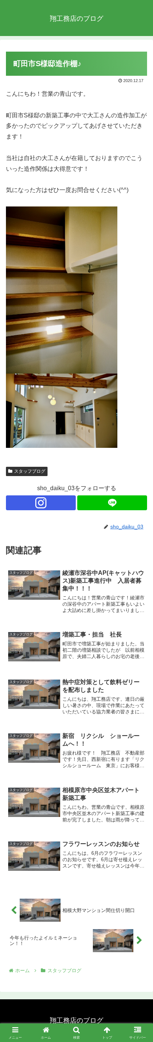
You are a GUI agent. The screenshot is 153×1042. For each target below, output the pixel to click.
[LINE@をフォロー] (112, 502)
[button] (137, 931)
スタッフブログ (29, 471)
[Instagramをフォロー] (41, 502)
